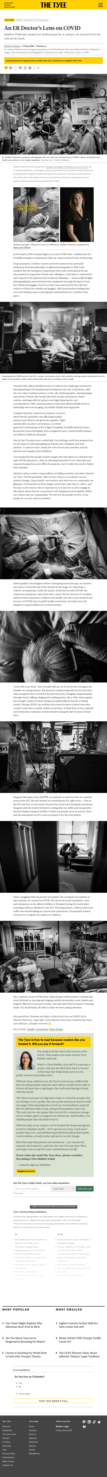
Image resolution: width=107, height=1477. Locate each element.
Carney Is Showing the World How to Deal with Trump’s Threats (26, 1354)
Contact (6, 1438)
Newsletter (7, 1430)
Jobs (4, 1449)
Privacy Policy (8, 1453)
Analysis (33, 1430)
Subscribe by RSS (64, 1430)
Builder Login (62, 1426)
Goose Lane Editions (22, 247)
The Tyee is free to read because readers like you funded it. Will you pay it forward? (51, 1042)
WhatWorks (34, 1453)
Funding (6, 1441)
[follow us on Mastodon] (20, 68)
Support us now (26, 1171)
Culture (9, 20)
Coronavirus (29, 20)
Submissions (8, 1457)
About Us (6, 1426)
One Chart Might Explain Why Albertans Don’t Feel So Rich (23, 1324)
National (33, 1438)
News (31, 1426)
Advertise (6, 1445)
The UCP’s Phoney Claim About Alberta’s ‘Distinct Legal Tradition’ (79, 1354)
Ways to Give (8, 1461)
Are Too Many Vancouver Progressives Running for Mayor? (25, 1339)
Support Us (7, 1465)
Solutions (33, 1441)
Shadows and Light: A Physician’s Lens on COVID (67, 166)
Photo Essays (42, 20)
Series (32, 1449)
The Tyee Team (9, 1434)
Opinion (32, 1445)
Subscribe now (85, 1188)
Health (19, 20)
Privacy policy (18, 1193)
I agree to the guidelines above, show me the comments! (54, 1206)
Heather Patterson (12, 46)
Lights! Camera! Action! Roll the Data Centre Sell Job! (78, 1324)
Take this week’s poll (53, 1400)
